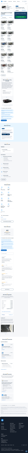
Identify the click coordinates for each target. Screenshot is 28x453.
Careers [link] (20, 428)
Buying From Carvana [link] (12, 424)
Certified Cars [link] (11, 429)
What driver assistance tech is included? (6, 118)
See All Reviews (7, 289)
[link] (3, 357)
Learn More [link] (2, 424)
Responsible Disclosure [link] (17, 450)
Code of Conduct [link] (13, 450)
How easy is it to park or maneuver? (5, 114)
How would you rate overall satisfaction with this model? (7, 244)
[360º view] (3, 9)
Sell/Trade (14, 1)
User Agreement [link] (3, 449)
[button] (25, 1)
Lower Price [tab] (10, 17)
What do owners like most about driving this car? (6, 248)
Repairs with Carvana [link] (12, 428)
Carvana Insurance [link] (12, 430)
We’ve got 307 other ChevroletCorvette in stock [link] (7, 15)
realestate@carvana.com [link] (4, 442)
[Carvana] (3, 1)
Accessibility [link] (22, 450)
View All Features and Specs (7, 221)
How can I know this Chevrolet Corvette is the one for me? (6, 110)
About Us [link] (20, 424)
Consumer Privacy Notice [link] (16, 449)
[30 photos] (5, 9)
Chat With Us (3, 436)
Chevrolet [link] (4, 3)
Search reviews (4, 253)
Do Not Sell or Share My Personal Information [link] (6, 450)
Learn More (3, 349)
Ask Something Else (3, 120)
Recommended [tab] (4, 17)
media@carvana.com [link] (3, 441)
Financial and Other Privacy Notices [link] (9, 449)
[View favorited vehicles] (23, 1)
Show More (3, 75)
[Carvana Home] (2, 420)
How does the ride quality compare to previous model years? (7, 112)
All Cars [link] (1, 3)
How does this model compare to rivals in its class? (6, 116)
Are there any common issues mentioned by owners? (6, 242)
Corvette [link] (7, 3)
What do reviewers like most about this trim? (6, 246)
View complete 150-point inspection (6, 311)
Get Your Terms (24, 10)
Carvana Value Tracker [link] (4, 429)
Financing (18, 1)
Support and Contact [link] (4, 435)
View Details (3, 179)
